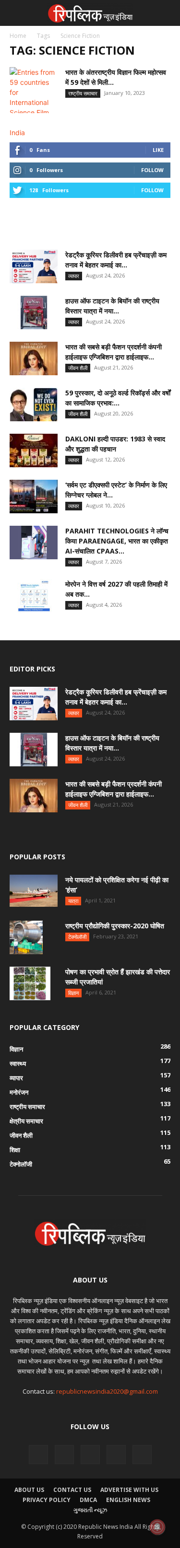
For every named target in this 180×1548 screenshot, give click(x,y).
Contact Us (72, 1490)
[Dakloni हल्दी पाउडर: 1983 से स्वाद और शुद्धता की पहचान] (34, 450)
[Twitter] (142, 1454)
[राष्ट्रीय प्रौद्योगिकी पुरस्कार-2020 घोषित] (26, 937)
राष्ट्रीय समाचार (82, 93)
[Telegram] (90, 1454)
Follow (152, 169)
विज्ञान (73, 992)
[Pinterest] (64, 1454)
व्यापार (73, 275)
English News (128, 1500)
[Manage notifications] (157, 1527)
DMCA (88, 1500)
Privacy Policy (47, 1500)
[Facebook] (38, 1454)
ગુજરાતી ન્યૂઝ (90, 1510)
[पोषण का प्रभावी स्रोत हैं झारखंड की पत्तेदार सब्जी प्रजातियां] (30, 983)
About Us (29, 1490)
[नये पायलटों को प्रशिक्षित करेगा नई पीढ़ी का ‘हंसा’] (34, 891)
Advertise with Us (129, 1490)
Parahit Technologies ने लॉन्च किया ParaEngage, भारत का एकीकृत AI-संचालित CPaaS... (116, 540)
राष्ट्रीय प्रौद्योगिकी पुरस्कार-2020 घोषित (114, 925)
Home (18, 36)
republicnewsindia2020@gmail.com (107, 1391)
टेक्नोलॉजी (77, 936)
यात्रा (73, 900)
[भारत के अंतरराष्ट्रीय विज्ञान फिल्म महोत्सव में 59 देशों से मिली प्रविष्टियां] (34, 102)
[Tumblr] (116, 1454)
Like (158, 149)
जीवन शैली (77, 367)
